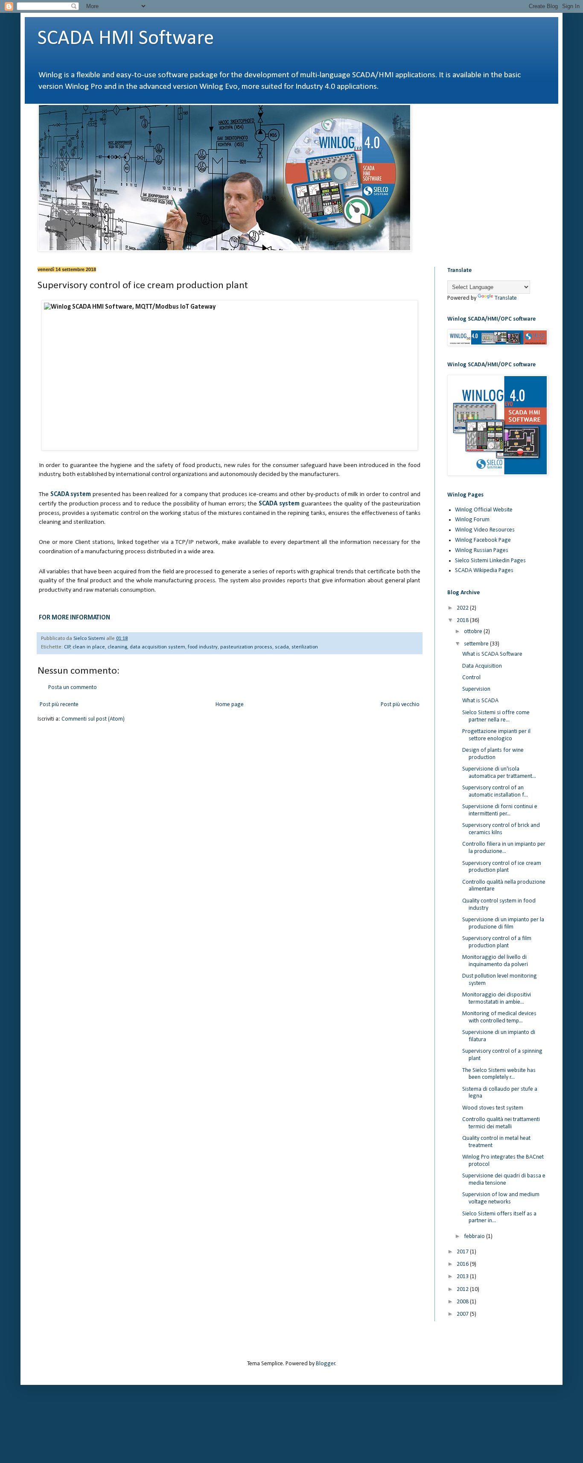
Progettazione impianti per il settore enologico (496, 735)
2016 (463, 1264)
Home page (230, 704)
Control (471, 678)
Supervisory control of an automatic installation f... (495, 791)
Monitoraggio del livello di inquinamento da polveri (495, 961)
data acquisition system (157, 647)
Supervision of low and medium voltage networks (500, 1198)
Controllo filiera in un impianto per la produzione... (503, 848)
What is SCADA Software (492, 654)
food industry (203, 647)
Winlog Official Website (484, 510)
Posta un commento (72, 687)
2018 (463, 620)
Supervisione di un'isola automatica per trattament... (499, 773)
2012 (463, 1289)
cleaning (117, 647)
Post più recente (59, 704)
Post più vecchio (400, 704)
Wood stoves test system (492, 1108)
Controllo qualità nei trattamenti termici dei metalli (501, 1123)
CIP (67, 647)
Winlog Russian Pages (481, 550)
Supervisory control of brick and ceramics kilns (501, 829)
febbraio (475, 1236)
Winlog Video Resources (485, 530)
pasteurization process (246, 647)
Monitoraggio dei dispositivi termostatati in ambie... (496, 998)
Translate (506, 298)
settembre (477, 644)
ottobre (474, 631)
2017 (463, 1252)
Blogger (325, 1364)
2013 (463, 1276)
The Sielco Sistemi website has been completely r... (499, 1074)
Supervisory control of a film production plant (496, 942)
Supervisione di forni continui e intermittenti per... (499, 810)
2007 (463, 1314)
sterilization (305, 647)
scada (282, 647)
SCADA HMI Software (126, 39)
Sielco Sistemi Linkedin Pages (490, 561)
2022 (463, 608)
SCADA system (70, 494)
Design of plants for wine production (493, 754)
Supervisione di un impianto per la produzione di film (503, 923)
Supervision (476, 689)
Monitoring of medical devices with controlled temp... (499, 1017)
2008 (463, 1302)
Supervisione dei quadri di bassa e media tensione (503, 1179)
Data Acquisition (482, 666)
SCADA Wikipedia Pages (484, 570)
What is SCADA (480, 701)
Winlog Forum (472, 520)
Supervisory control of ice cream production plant (501, 867)
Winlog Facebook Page (483, 540)
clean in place (89, 647)
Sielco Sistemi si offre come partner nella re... (496, 716)
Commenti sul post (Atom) (93, 719)
